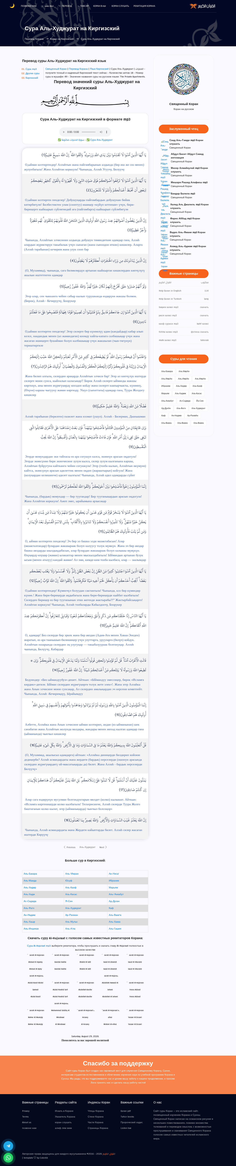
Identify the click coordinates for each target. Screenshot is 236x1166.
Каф (111, 908)
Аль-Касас (71, 894)
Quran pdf (126, 1111)
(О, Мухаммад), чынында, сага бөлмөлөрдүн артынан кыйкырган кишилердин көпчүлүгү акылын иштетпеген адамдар (84, 273)
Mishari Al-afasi (110, 1024)
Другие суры (33, 73)
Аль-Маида (30, 880)
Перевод (67, 6)
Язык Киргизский (99, 69)
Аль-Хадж (29, 894)
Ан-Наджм (29, 915)
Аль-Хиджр (30, 887)
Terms (25, 1117)
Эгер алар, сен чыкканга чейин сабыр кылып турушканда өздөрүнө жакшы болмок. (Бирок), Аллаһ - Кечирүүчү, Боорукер (80, 298)
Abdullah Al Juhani (110, 996)
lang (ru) (49, 6)
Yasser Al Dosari (135, 1024)
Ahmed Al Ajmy (35, 969)
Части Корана (95, 1122)
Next (102, 847)
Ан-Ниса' (114, 874)
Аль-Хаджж (180, 393)
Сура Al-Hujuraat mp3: (39, 946)
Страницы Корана (98, 1128)
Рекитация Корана (144, 6)
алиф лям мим (63, 1128)
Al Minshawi (60, 1024)
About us (26, 1122)
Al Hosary (85, 1024)
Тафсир (84, 6)
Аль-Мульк (71, 922)
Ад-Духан (114, 901)
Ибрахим (114, 880)
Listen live (126, 1128)
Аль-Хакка (114, 922)
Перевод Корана (34, 39)
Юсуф (68, 880)
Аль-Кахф (71, 887)
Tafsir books (127, 1117)
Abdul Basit (35, 996)
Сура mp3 (31, 69)
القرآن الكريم (109, 1154)
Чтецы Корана (96, 1111)
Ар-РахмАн (192, 415)
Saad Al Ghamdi (110, 969)
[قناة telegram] (8, 1146)
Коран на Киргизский (62, 39)
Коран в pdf (99, 6)
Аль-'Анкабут (116, 894)
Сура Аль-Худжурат (101, 140)
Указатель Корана (65, 1117)
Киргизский (32, 78)
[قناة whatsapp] (8, 1158)
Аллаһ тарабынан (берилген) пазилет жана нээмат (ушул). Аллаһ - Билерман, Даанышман (84, 416)
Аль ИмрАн (184, 371)
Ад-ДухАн (166, 408)
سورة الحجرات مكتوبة (73, 140)
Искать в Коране (64, 1111)
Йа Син (200, 401)
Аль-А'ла (70, 929)
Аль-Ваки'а (115, 915)
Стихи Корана (95, 1117)
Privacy (25, 1111)
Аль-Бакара (30, 874)
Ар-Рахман (71, 915)
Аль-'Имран (72, 874)
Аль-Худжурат (87, 847)
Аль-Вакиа (166, 423)
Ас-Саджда (30, 901)
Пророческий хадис (132, 1122)
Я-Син (69, 901)
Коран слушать (120, 6)
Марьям (113, 887)
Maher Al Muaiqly (35, 1024)
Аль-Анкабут (167, 401)
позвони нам (28, 6)
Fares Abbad (135, 996)
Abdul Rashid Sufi (60, 996)
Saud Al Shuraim (135, 969)
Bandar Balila (60, 969)
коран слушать (63, 1122)
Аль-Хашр (29, 922)
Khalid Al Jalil (85, 969)
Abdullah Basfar (85, 996)
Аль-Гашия (115, 929)
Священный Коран (56, 69)
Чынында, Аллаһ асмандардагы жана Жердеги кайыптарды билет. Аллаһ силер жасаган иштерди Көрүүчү (83, 832)
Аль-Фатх (29, 908)
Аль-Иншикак (31, 929)
